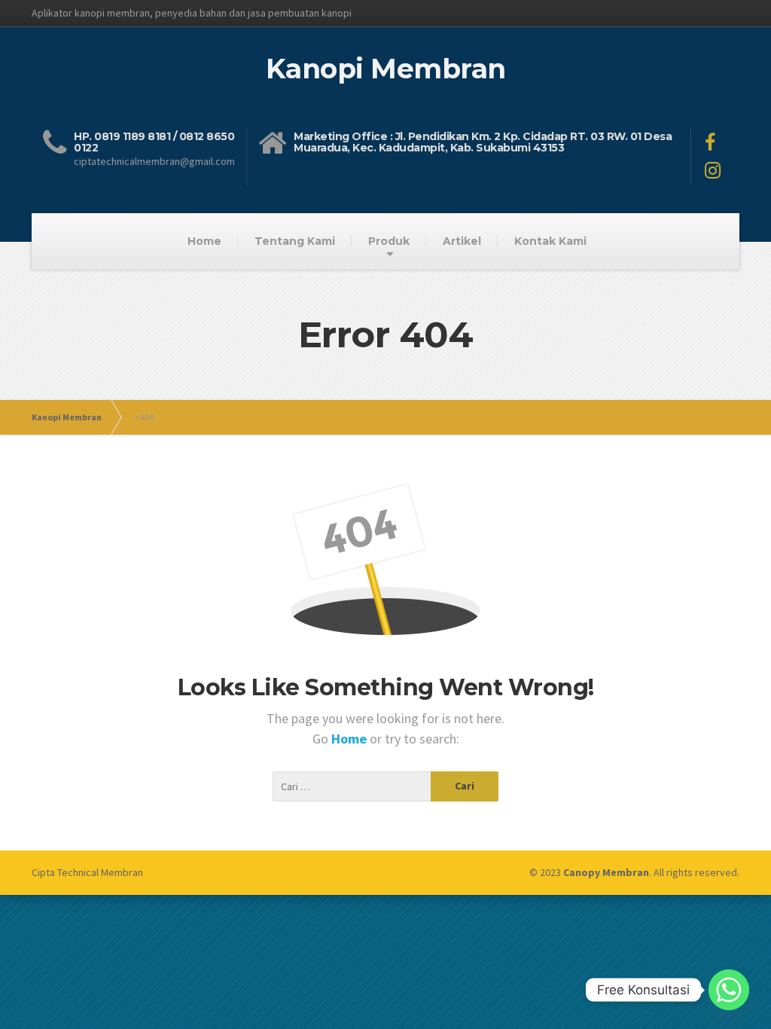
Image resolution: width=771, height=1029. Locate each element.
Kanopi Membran (67, 417)
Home (204, 241)
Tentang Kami (294, 241)
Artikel (462, 241)
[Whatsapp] (729, 989)
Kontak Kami (550, 241)
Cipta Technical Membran (87, 872)
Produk (389, 241)
